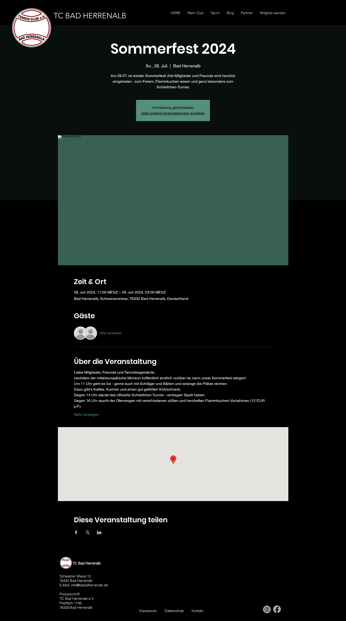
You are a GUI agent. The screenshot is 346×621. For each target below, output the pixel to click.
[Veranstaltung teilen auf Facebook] (76, 532)
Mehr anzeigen (86, 414)
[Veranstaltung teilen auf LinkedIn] (99, 532)
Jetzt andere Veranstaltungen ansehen (173, 113)
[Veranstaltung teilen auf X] (87, 532)
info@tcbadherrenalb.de (89, 585)
